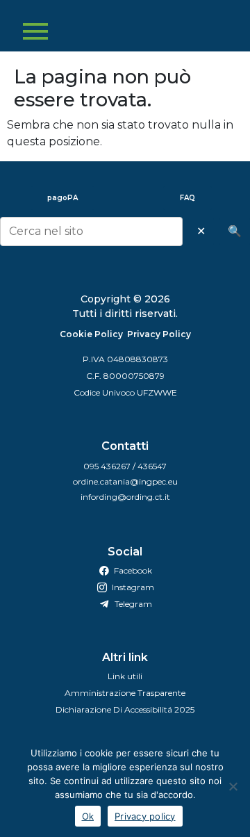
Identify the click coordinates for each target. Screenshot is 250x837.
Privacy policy (145, 816)
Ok (88, 816)
